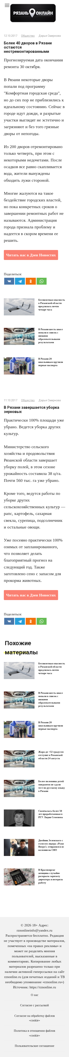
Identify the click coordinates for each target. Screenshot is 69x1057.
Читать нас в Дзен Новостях (31, 255)
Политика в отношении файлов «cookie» (34, 1033)
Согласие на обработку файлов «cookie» (34, 1018)
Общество (28, 35)
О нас (34, 995)
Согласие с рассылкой (34, 1005)
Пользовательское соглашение (34, 1046)
